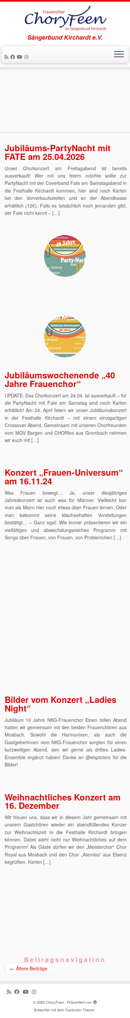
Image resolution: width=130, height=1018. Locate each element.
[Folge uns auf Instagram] (27, 56)
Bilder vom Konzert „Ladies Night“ (60, 703)
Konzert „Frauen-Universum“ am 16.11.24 (64, 476)
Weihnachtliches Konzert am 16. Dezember (63, 801)
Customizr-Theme (79, 1009)
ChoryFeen (55, 1002)
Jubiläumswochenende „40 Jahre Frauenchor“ (60, 379)
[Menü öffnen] (119, 55)
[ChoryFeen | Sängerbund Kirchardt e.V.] (65, 18)
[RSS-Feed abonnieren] (7, 56)
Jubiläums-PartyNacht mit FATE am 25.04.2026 (58, 152)
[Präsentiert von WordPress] (95, 1000)
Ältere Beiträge (28, 968)
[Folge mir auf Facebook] (13, 56)
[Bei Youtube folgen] (20, 56)
